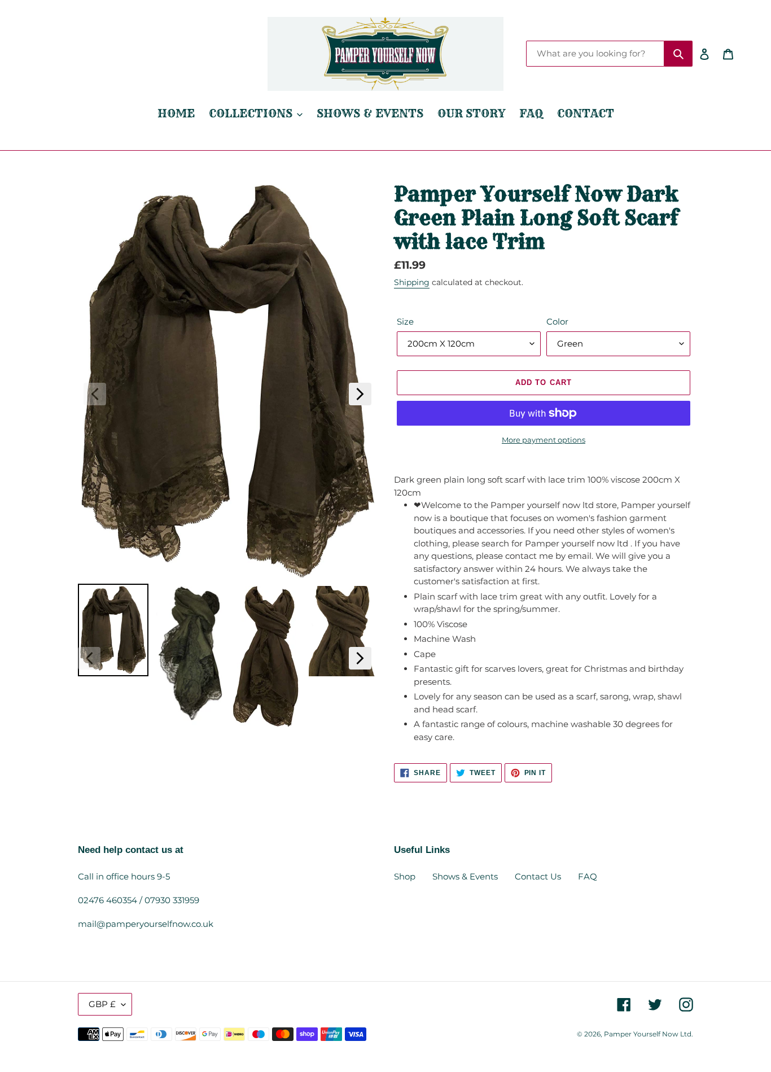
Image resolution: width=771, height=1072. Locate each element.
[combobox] (595, 54)
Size (405, 321)
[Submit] (678, 54)
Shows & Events (465, 876)
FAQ (587, 876)
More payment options (543, 439)
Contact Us (538, 876)
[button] (95, 394)
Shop (404, 876)
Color (557, 321)
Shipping (412, 282)
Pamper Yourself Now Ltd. (648, 1034)
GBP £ (102, 1004)
